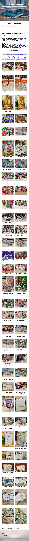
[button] (1, 1)
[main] (14, 10)
